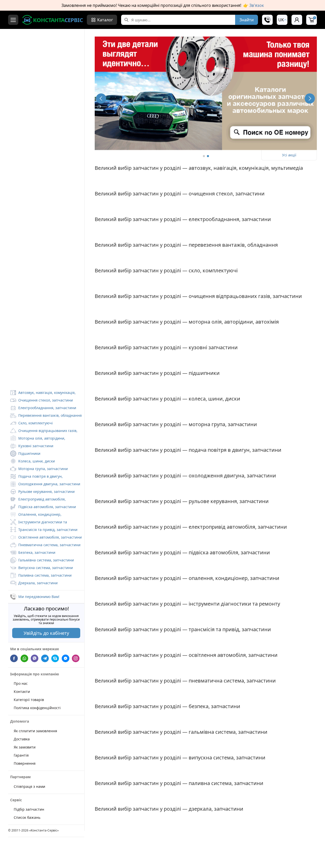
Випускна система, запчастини (45, 567)
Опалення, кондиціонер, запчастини (35, 515)
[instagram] (75, 658)
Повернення (25, 763)
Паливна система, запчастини (45, 575)
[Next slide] (310, 98)
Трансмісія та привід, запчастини (47, 529)
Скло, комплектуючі (35, 423)
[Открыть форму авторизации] (296, 20)
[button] (282, 20)
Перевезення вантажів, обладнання (50, 415)
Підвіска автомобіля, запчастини (47, 506)
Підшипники (29, 453)
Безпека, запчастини (36, 552)
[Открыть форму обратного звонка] (267, 20)
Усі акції (289, 155)
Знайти (246, 20)
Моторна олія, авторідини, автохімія (37, 439)
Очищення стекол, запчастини (45, 400)
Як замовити (25, 747)
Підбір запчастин (29, 809)
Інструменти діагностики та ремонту (38, 523)
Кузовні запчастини (35, 445)
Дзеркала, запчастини (38, 582)
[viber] (34, 658)
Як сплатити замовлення (35, 730)
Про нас (21, 683)
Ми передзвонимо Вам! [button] (38, 596)
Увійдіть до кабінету (46, 633)
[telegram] (45, 658)
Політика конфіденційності (37, 707)
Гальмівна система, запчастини (46, 560)
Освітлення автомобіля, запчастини (50, 537)
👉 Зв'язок (253, 5)
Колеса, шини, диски (36, 461)
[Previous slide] (101, 98)
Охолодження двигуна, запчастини (49, 483)
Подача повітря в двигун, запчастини (36, 477)
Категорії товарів (29, 699)
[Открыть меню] (13, 20)
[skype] (55, 658)
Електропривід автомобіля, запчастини (38, 500)
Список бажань (27, 817)
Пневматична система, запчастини (49, 544)
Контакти (22, 691)
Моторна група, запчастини (43, 468)
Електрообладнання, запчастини (47, 407)
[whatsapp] (24, 658)
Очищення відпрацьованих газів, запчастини (43, 431)
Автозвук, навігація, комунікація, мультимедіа (43, 393)
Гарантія (21, 755)
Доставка (22, 739)
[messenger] (65, 658)
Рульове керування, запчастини (46, 491)
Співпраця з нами (29, 786)
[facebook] (14, 658)
